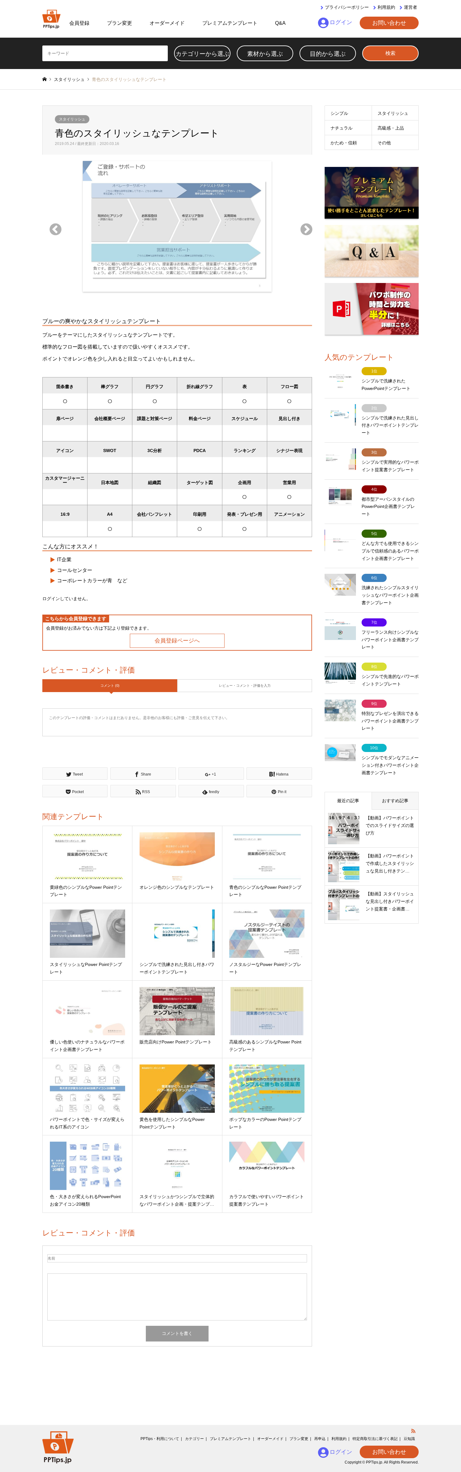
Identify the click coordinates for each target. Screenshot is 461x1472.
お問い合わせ (389, 23)
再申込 (320, 1439)
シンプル (339, 113)
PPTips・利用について (159, 1439)
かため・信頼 (344, 142)
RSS (413, 1431)
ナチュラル (341, 128)
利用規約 (386, 7)
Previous (52, 226)
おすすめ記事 (395, 800)
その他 (384, 142)
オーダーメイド (167, 23)
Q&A (280, 23)
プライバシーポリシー (347, 7)
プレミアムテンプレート (229, 23)
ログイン (341, 22)
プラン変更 (119, 23)
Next (302, 226)
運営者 (410, 7)
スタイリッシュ (72, 119)
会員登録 (79, 23)
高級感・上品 (391, 128)
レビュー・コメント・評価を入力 (245, 685)
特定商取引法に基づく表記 (375, 1439)
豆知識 (409, 1439)
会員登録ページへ (177, 640)
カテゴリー (194, 1439)
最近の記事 (348, 800)
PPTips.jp (374, 1462)
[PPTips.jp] (51, 18)
